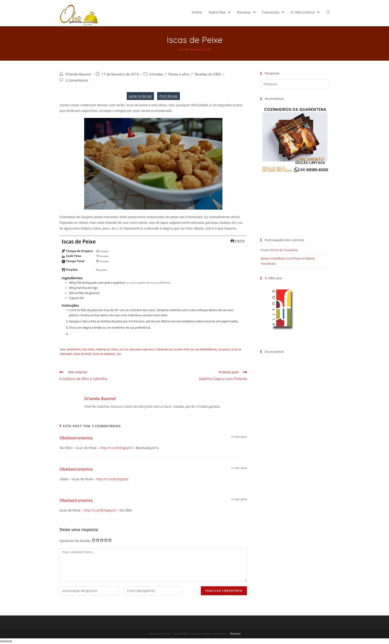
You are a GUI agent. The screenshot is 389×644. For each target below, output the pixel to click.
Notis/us (235, 633)
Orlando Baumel (78, 74)
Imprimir (239, 240)
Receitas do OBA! (208, 74)
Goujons (224, 349)
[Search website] (328, 12)
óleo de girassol (104, 354)
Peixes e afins (178, 74)
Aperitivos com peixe (80, 349)
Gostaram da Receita (75, 541)
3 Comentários (76, 80)
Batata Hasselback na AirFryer (281, 258)
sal (119, 354)
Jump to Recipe (140, 96)
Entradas (156, 74)
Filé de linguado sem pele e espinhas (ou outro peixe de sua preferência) (168, 349)
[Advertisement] (295, 201)
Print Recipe (168, 96)
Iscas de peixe (82, 354)
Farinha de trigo (107, 349)
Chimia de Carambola (283, 250)
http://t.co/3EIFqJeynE (116, 448)
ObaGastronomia (76, 437)
